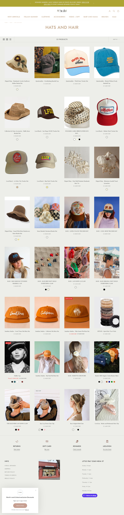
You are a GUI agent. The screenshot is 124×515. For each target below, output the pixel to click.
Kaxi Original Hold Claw (77, 424)
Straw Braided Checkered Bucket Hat (47, 231)
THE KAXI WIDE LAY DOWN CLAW (17, 424)
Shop (11, 22)
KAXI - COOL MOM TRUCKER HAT (106, 231)
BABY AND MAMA (91, 17)
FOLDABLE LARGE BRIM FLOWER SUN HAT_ (77, 132)
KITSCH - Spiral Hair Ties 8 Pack (107, 331)
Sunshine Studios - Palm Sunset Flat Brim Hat (77, 331)
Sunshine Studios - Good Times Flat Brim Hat (17, 331)
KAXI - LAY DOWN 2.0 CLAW (77, 281)
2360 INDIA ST (98, 461)
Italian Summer (31, 17)
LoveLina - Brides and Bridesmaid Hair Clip (107, 424)
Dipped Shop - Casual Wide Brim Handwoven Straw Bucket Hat (17, 232)
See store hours (107, 449)
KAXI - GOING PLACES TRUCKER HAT (76, 231)
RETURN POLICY (10, 472)
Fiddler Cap (17, 376)
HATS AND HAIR (18, 22)
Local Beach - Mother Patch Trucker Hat (107, 131)
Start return (17, 449)
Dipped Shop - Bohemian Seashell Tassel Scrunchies (107, 182)
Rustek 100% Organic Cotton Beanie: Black (106, 376)
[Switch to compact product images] (10, 39)
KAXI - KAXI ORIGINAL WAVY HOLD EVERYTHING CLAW (107, 282)
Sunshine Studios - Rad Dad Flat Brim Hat (47, 376)
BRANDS (105, 17)
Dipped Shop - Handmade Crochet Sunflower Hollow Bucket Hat (17, 82)
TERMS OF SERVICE (10, 475)
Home (6, 22)
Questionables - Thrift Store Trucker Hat (77, 81)
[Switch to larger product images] (4, 39)
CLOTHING (46, 17)
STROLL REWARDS (10, 465)
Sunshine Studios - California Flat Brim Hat (47, 331)
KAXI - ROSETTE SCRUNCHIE (77, 376)
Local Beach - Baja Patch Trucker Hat (47, 181)
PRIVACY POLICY (10, 478)
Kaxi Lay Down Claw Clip (47, 424)
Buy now (47, 449)
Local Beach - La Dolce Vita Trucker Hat (17, 181)
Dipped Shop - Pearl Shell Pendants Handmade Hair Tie (77, 182)
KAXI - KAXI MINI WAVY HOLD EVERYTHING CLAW (47, 282)
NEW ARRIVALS (14, 17)
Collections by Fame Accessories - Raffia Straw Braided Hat (17, 132)
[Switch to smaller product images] (7, 39)
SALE (114, 17)
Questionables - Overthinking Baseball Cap (47, 81)
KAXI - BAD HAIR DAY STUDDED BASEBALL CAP (17, 282)
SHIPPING (7, 469)
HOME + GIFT (74, 17)
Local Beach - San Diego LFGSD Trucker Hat (47, 131)
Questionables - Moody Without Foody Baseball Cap (106, 82)
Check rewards (77, 449)
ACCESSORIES (59, 17)
